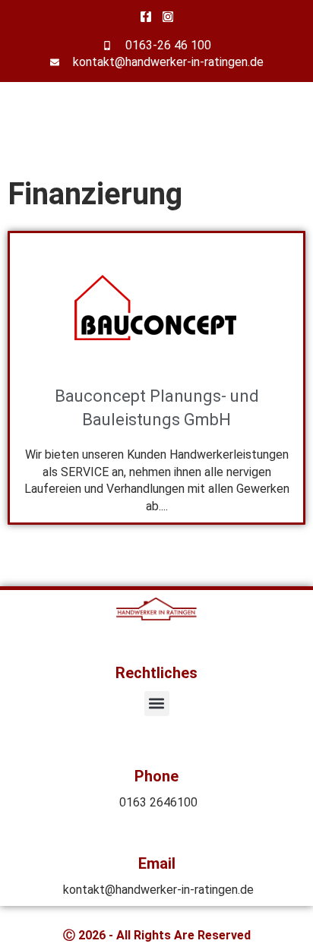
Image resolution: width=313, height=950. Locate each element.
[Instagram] (168, 16)
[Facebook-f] (146, 16)
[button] (156, 703)
